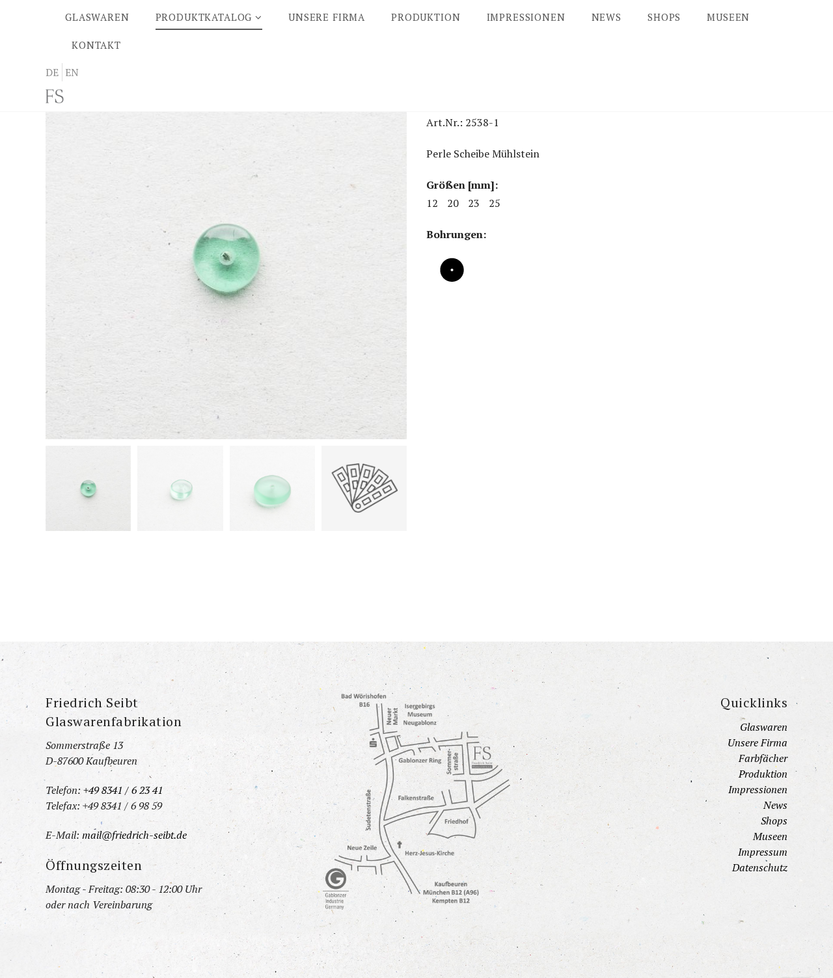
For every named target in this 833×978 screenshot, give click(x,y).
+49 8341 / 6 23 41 (123, 790)
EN (72, 72)
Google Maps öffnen (417, 802)
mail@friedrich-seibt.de (134, 835)
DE (52, 72)
